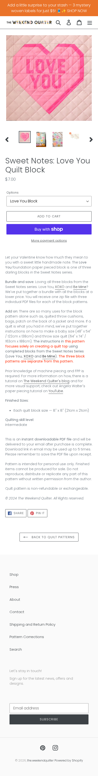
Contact (17, 611)
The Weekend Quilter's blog (46, 381)
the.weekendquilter (40, 760)
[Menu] (89, 22)
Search (16, 649)
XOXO (59, 286)
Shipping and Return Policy (32, 624)
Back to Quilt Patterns (52, 537)
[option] (25, 137)
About (15, 599)
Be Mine (79, 286)
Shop (14, 574)
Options (12, 192)
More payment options (49, 240)
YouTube (56, 391)
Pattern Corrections (27, 636)
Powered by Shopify (68, 760)
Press (14, 586)
